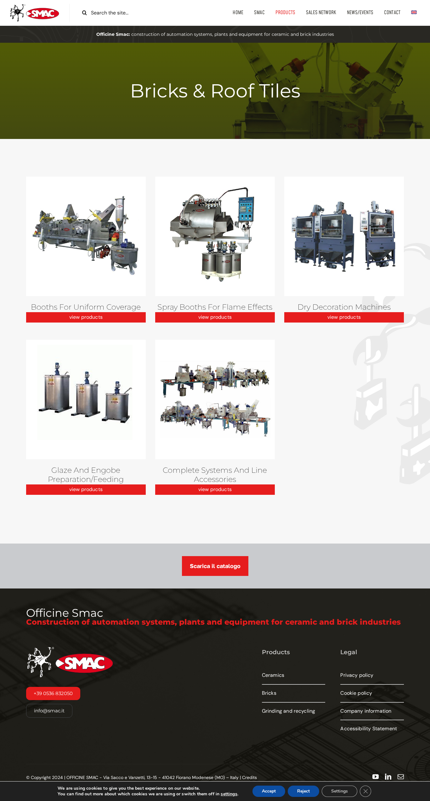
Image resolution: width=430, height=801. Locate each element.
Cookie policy (356, 693)
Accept (269, 791)
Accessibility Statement (368, 728)
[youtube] (375, 777)
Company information (365, 711)
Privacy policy (356, 675)
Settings (339, 791)
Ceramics (273, 675)
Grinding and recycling (288, 711)
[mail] (401, 777)
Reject (303, 791)
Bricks (269, 693)
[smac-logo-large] (34, 6)
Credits (249, 777)
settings (229, 794)
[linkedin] (388, 777)
